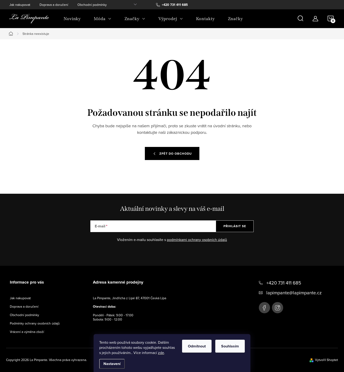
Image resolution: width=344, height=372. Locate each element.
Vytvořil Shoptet (326, 359)
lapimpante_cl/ (277, 307)
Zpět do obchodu (175, 153)
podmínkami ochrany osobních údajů (197, 239)
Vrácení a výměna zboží (27, 331)
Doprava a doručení (54, 4)
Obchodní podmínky (92, 4)
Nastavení (112, 363)
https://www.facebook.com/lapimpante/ (264, 307)
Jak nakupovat (19, 4)
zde (161, 352)
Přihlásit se (234, 226)
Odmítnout (197, 346)
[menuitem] (72, 18)
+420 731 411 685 (283, 282)
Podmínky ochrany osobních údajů (35, 323)
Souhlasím (230, 346)
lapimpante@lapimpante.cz (294, 292)
